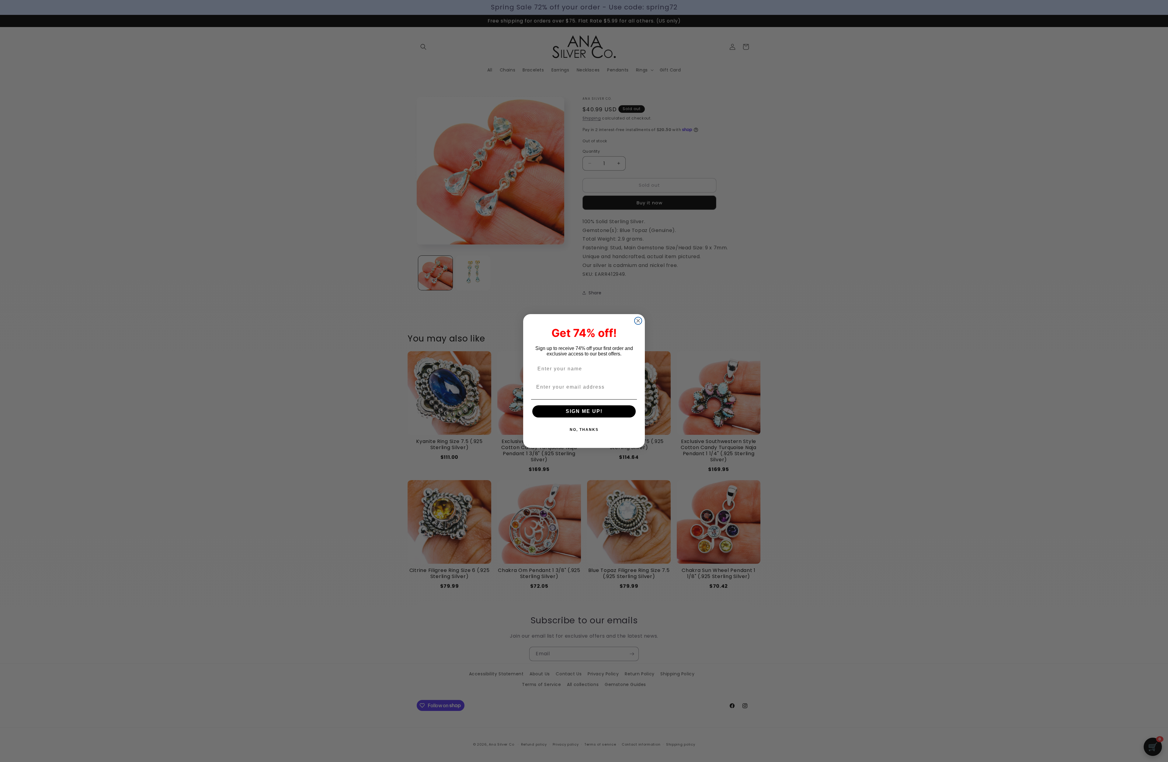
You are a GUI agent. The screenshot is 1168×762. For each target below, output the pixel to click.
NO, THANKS (584, 430)
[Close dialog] (638, 320)
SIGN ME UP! (584, 411)
